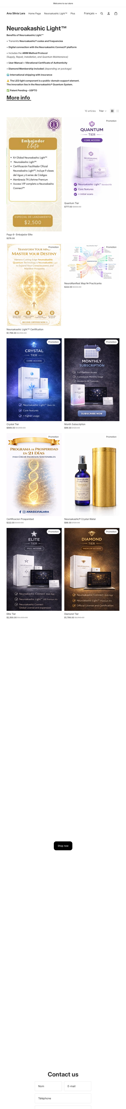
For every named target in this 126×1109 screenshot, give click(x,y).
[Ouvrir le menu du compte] (108, 13)
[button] (103, 111)
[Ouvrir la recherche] (101, 13)
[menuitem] (73, 13)
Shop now (63, 845)
